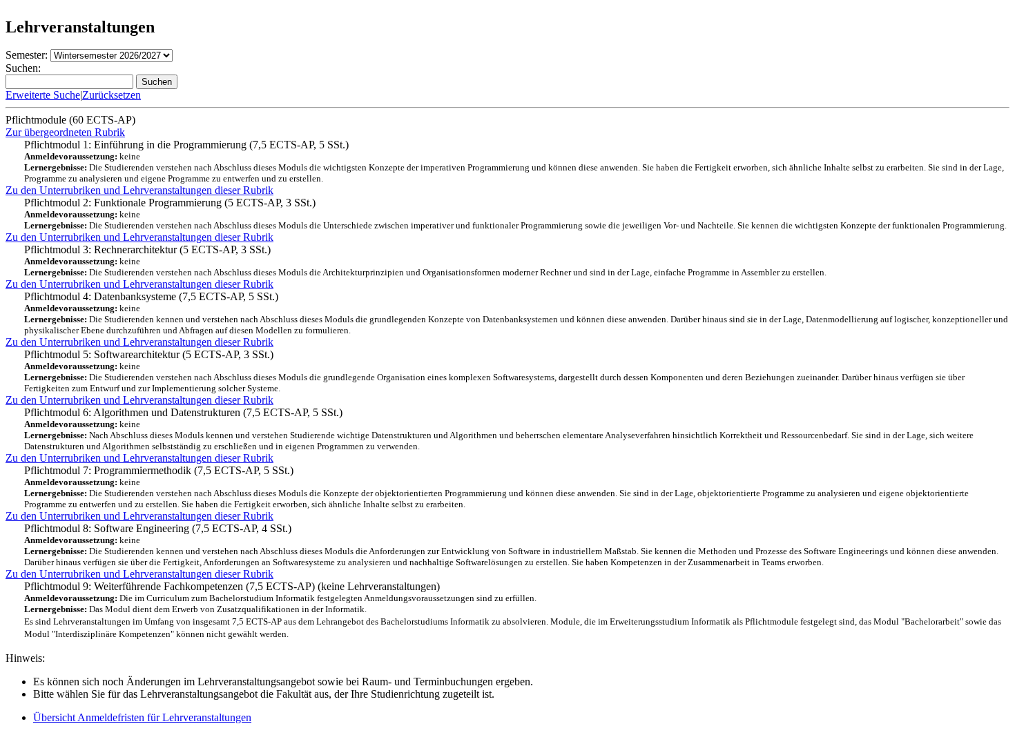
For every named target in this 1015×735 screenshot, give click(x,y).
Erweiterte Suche (43, 95)
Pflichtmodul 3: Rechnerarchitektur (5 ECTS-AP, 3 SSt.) (425, 260)
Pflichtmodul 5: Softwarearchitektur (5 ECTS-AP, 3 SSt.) (494, 371)
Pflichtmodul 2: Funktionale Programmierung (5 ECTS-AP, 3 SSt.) (515, 214)
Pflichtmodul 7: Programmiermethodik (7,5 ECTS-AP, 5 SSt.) (496, 486)
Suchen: (23, 68)
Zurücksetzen (111, 95)
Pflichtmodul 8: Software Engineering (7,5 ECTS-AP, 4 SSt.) (511, 544)
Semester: (27, 55)
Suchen (157, 82)
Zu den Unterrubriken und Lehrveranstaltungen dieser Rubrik (139, 190)
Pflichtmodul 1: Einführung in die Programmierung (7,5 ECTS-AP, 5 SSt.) (514, 161)
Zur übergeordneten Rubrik (65, 132)
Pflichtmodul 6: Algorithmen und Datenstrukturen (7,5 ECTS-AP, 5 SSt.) (499, 428)
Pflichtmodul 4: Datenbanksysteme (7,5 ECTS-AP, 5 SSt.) (516, 313)
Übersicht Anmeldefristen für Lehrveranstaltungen (142, 717)
